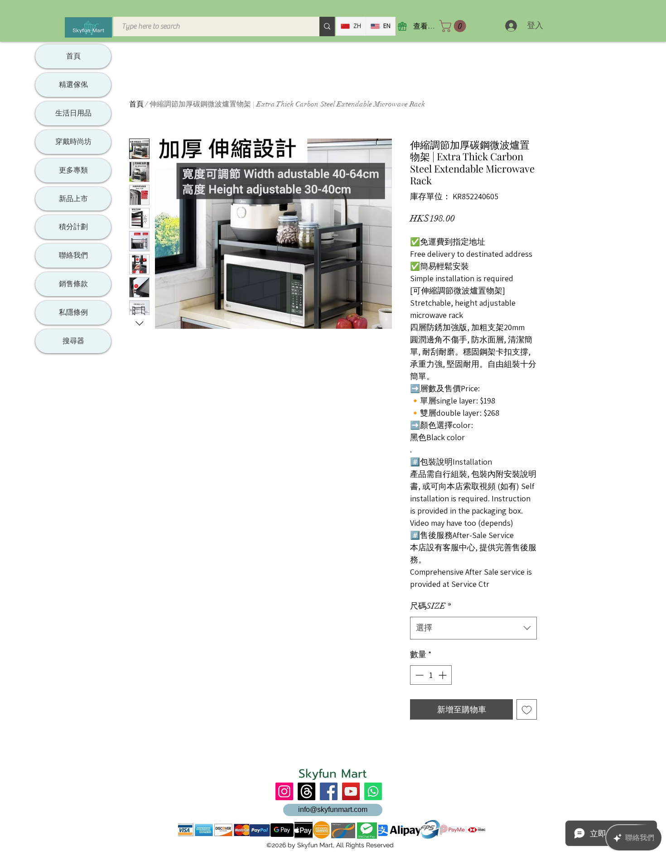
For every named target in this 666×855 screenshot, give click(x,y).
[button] (454, 26)
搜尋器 (73, 340)
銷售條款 (73, 283)
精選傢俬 (73, 84)
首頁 (136, 104)
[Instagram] (284, 791)
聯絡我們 (73, 255)
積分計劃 (73, 226)
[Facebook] (329, 791)
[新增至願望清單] (526, 709)
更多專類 (73, 170)
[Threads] (306, 791)
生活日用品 (73, 113)
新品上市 (73, 198)
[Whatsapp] (373, 791)
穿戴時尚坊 (73, 141)
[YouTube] (351, 791)
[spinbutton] (430, 675)
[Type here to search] (327, 26)
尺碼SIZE (430, 606)
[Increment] (443, 675)
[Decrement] (418, 675)
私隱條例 (73, 312)
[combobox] (473, 628)
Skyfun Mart (333, 774)
